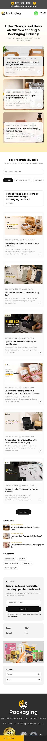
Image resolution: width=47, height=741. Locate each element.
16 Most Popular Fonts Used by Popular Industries (21, 490)
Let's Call (10, 738)
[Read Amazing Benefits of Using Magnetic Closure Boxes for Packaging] (40, 451)
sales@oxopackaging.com (23, 6)
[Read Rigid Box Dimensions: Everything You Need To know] (40, 353)
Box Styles (39, 180)
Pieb (26, 633)
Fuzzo (8, 628)
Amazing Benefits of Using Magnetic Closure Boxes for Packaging (21, 441)
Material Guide (22, 180)
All (8, 180)
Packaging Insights (11, 568)
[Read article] (39, 72)
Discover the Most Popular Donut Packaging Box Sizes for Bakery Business (22, 392)
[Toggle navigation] (44, 13)
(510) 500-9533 (23, 3)
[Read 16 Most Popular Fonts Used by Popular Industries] (40, 500)
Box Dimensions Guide (12, 563)
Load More (23, 512)
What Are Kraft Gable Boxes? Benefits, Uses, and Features (22, 63)
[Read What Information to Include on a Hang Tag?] (40, 303)
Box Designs (28, 563)
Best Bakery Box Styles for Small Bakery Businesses (22, 244)
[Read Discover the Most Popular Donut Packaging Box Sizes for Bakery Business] (40, 402)
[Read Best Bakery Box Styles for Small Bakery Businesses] (40, 254)
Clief (27, 628)
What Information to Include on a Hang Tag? (22, 293)
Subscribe (23, 609)
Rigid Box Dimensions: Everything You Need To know (21, 342)
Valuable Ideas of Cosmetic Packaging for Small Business (23, 129)
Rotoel (9, 633)
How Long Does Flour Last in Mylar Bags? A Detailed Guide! (20, 96)
